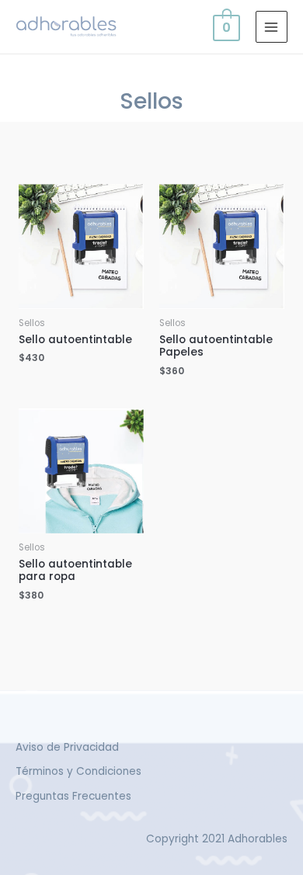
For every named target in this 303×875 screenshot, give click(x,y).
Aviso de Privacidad (67, 747)
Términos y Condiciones (78, 771)
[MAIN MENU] (271, 27)
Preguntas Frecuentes (73, 796)
